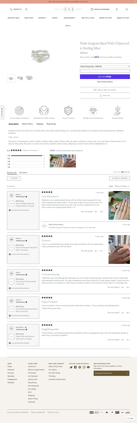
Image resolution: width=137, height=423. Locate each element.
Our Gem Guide (54, 373)
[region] (63, 161)
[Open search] (26, 9)
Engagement (12, 379)
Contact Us (17, 9)
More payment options (105, 81)
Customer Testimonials (57, 379)
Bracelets (11, 376)
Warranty (31, 402)
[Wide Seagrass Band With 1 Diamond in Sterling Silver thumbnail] (11, 79)
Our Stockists (33, 376)
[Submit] (128, 373)
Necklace (11, 370)
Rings (10, 366)
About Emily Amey (55, 366)
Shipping (39, 124)
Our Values (53, 370)
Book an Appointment (36, 370)
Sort (111, 186)
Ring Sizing (51, 124)
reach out (98, 144)
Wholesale (32, 373)
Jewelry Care (32, 379)
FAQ (29, 392)
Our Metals (32, 389)
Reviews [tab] (12, 172)
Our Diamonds (33, 386)
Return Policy (27, 124)
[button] (26, 156)
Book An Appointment (102, 9)
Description (14, 124)
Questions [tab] (23, 172)
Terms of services (38, 412)
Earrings (11, 373)
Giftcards (11, 382)
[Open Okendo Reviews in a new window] (121, 172)
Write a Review (122, 178)
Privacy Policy (53, 412)
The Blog (52, 376)
